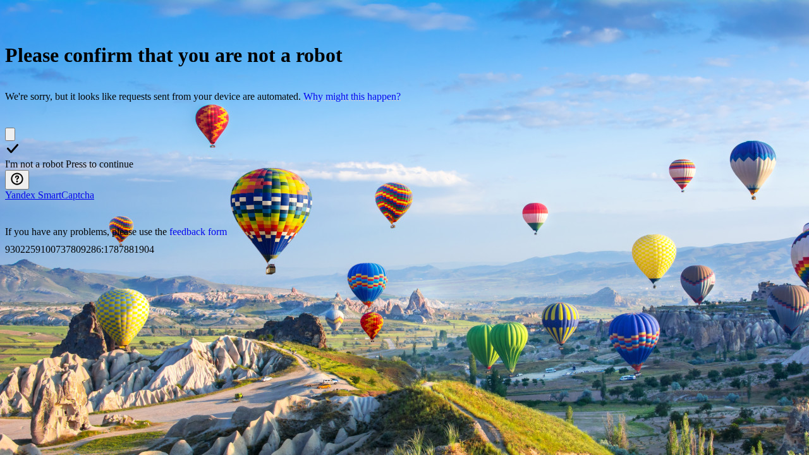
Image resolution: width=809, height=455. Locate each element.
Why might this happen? (352, 96)
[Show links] (17, 180)
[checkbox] (10, 134)
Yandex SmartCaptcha (49, 195)
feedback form (198, 231)
